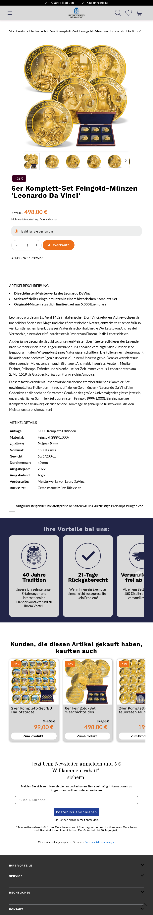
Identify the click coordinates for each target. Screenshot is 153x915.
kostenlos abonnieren (76, 812)
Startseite (17, 31)
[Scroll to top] (144, 904)
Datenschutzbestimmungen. (99, 841)
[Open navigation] (10, 12)
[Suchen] (118, 13)
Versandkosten (48, 219)
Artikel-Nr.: (19, 258)
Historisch (37, 31)
